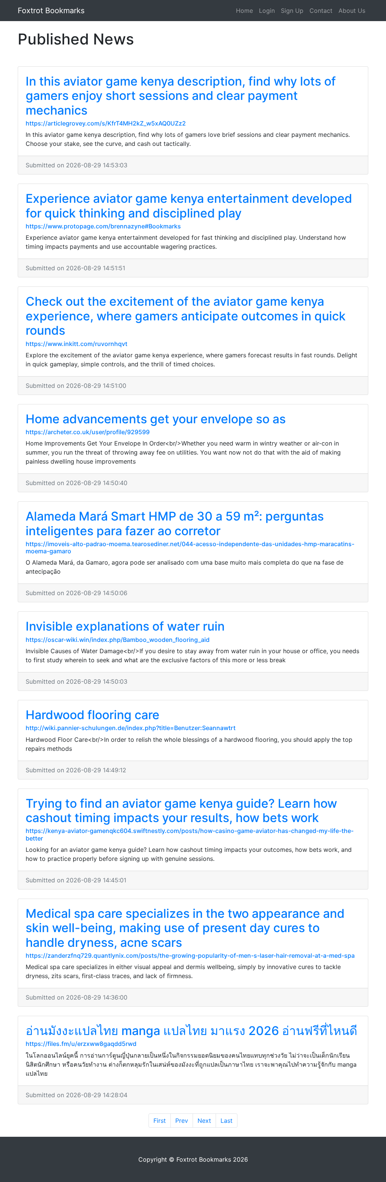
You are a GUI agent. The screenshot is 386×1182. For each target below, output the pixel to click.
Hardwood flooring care (92, 714)
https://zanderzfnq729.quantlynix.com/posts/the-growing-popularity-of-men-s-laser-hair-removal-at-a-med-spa (190, 955)
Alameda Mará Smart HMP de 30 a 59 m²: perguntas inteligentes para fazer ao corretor (175, 523)
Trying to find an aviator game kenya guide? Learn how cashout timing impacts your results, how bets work (181, 810)
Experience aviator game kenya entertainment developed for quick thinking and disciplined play (189, 205)
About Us (352, 10)
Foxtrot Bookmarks (51, 10)
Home (244, 10)
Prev (181, 1120)
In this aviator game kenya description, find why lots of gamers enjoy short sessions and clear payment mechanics (181, 96)
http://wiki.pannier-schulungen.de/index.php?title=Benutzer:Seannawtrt (131, 728)
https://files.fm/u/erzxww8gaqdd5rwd (81, 1043)
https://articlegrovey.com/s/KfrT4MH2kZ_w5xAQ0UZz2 (106, 123)
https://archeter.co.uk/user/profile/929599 (88, 432)
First (159, 1120)
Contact (320, 10)
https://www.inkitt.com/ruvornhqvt (76, 344)
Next (204, 1120)
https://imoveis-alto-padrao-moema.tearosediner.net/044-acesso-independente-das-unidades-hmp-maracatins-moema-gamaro (190, 547)
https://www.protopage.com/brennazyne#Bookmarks (103, 226)
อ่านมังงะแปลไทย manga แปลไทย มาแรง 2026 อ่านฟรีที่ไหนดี (191, 1030)
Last (227, 1120)
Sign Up (292, 10)
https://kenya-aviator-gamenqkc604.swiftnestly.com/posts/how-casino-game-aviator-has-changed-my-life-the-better (190, 834)
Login (267, 10)
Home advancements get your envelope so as (156, 419)
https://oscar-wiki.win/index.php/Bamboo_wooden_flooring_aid (118, 639)
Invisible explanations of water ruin (125, 626)
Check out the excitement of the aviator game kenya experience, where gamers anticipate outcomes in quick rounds (186, 316)
